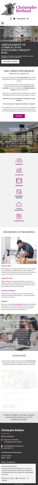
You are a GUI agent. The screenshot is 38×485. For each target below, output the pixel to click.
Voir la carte (8, 444)
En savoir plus (21, 478)
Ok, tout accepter (8, 478)
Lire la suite (9, 406)
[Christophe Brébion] (19, 8)
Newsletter (21, 19)
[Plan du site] (28, 19)
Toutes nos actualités (23, 406)
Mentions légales (19, 484)
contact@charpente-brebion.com (14, 446)
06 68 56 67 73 (8, 448)
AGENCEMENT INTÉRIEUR (10, 61)
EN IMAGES (19, 116)
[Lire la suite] (19, 379)
